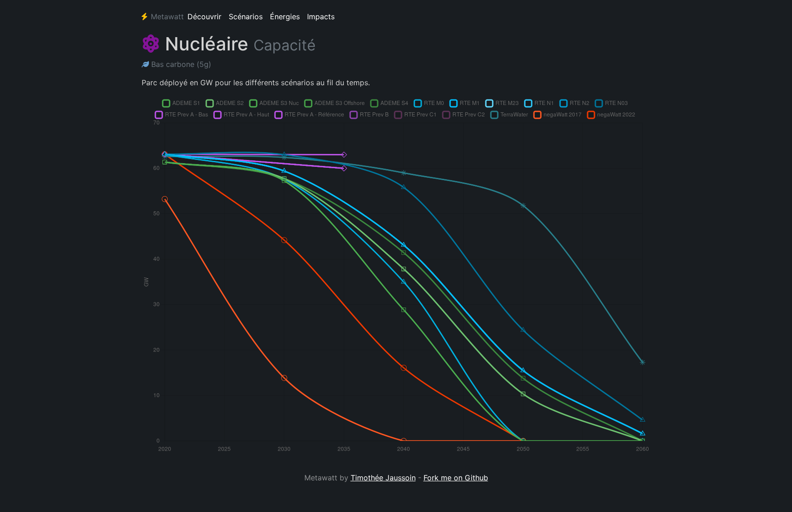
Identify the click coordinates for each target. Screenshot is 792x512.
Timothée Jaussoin (383, 477)
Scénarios (246, 16)
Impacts (321, 16)
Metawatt (167, 16)
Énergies (285, 16)
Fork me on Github (456, 477)
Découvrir (204, 16)
